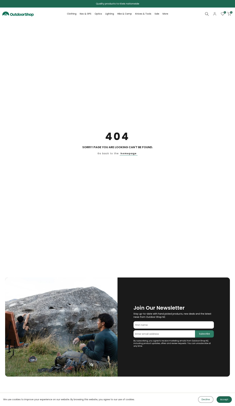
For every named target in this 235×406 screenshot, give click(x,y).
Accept (224, 399)
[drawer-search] (207, 14)
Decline (206, 399)
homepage (129, 153)
